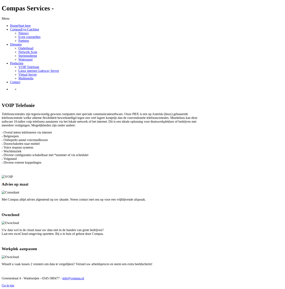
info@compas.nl (73, 278)
